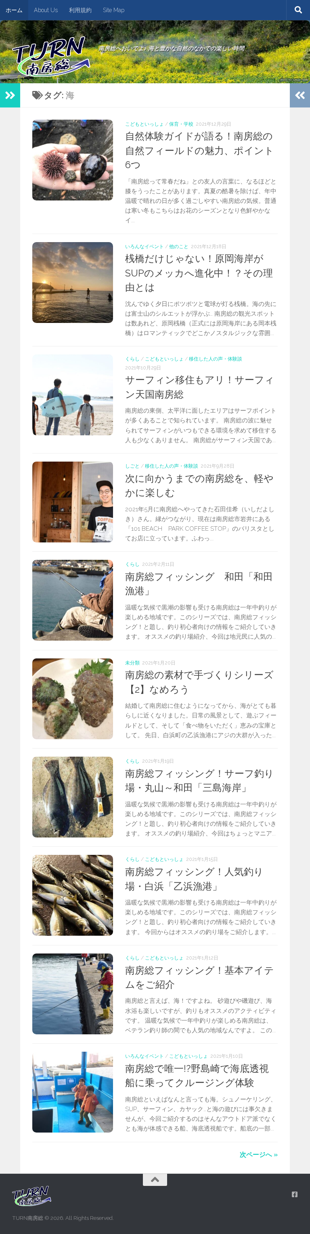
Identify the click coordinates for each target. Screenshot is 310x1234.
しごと (132, 466)
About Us (46, 10)
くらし (132, 359)
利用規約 (80, 10)
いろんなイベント (144, 246)
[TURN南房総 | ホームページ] (51, 56)
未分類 (132, 663)
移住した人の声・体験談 (215, 359)
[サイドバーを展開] (10, 95)
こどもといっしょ (144, 124)
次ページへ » (259, 1154)
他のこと (179, 246)
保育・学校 (181, 124)
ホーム (14, 10)
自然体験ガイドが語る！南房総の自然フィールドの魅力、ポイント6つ (199, 151)
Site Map (113, 10)
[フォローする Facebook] (294, 1194)
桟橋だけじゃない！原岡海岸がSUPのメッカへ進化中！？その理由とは (199, 273)
